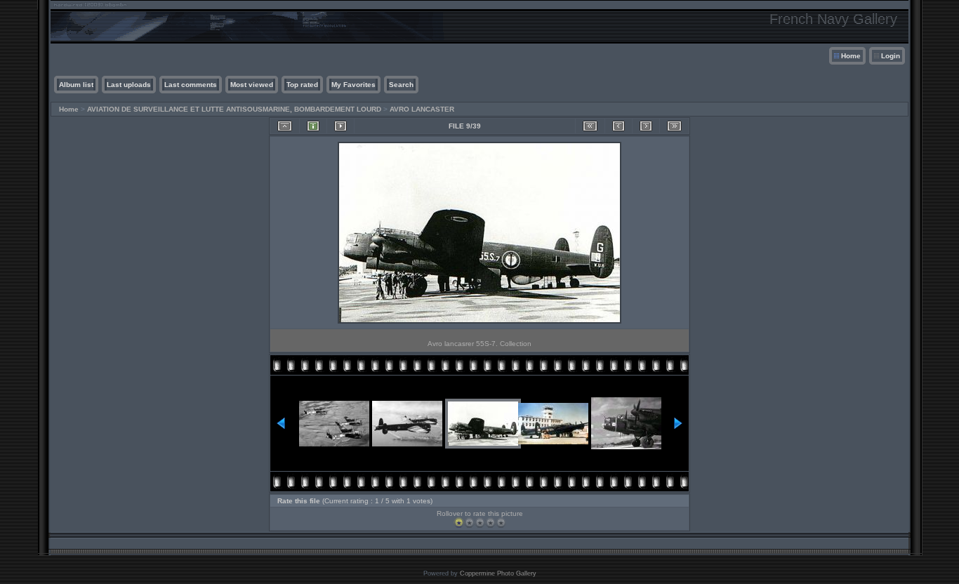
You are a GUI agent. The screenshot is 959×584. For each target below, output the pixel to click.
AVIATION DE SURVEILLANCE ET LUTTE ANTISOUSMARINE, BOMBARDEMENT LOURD (234, 109)
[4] (490, 522)
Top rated (302, 84)
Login (890, 56)
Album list (76, 84)
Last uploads (129, 84)
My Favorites (353, 84)
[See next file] (646, 126)
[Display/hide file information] (313, 126)
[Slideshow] (340, 126)
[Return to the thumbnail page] (284, 126)
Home (851, 56)
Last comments (190, 84)
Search (401, 84)
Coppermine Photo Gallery (498, 573)
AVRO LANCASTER (422, 109)
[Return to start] (590, 126)
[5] (501, 522)
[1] (459, 522)
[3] (480, 522)
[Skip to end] (674, 126)
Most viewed (251, 84)
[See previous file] (618, 126)
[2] (469, 522)
